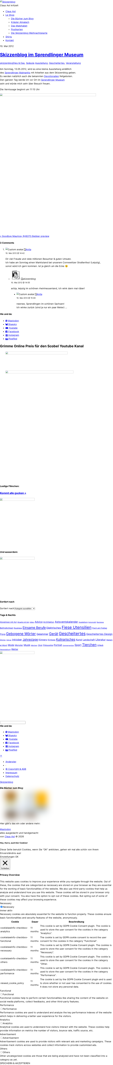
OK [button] (16, 856)
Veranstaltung (73, 63)
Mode (11, 645)
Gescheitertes (56, 63)
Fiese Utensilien (77, 627)
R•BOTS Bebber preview (35, 236)
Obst (40, 645)
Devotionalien (51, 76)
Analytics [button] (5, 1019)
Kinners (43, 639)
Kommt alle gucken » (13, 493)
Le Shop (10, 15)
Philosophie (48, 645)
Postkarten (17, 29)
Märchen (34, 645)
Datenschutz (12, 776)
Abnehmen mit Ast (8, 622)
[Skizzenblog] (7, 1)
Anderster (11, 761)
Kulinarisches (65, 639)
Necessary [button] (5, 903)
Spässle (30, 63)
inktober (17, 639)
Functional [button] (5, 990)
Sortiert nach (7, 608)
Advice (39, 621)
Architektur (48, 622)
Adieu (32, 622)
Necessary (8, 906)
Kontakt (10, 40)
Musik (27, 645)
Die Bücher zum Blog (22, 18)
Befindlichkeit (6, 628)
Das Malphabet (19, 25)
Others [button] (3, 1048)
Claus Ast (11, 11)
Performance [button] (7, 1005)
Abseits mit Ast (23, 622)
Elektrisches (53, 627)
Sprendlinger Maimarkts (17, 72)
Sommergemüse (68, 645)
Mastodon (5, 829)
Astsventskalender (66, 621)
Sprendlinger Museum (53, 79)
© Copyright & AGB (16, 769)
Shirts (9, 36)
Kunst (79, 639)
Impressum (11, 772)
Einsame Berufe (34, 628)
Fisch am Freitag (99, 628)
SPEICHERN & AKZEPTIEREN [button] (15, 1063)
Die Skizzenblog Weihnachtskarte (29, 33)
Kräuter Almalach (20, 22)
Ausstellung (41, 63)
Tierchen (89, 645)
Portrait (58, 645)
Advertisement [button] (8, 1034)
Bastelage (100, 622)
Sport (78, 645)
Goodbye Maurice (10, 236)
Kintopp (51, 639)
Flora (2, 634)
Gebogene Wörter (21, 634)
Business (18, 628)
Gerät (53, 634)
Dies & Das (19, 63)
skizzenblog (6, 63)
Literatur (100, 639)
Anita (28, 249)
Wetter (14, 649)
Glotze (3, 640)
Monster (19, 645)
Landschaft (89, 639)
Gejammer (42, 634)
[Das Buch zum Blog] (17, 558)
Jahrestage (30, 639)
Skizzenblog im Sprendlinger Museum (41, 54)
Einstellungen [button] (7, 856)
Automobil (92, 622)
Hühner (8, 640)
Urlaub (100, 645)
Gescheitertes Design (99, 634)
